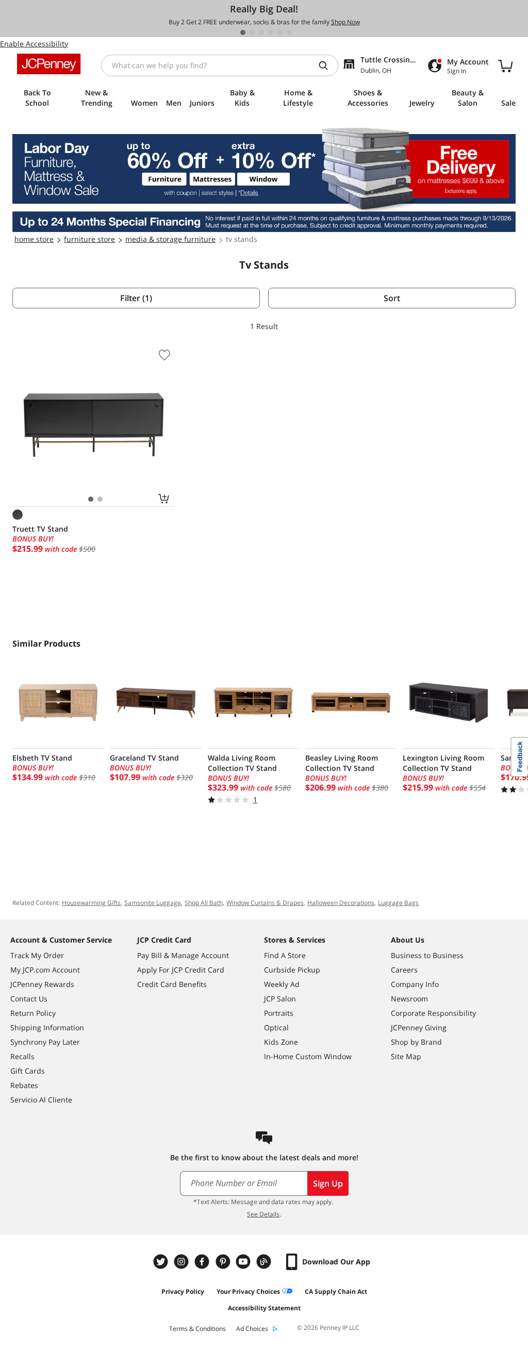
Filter (136, 298)
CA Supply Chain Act (336, 1291)
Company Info (415, 984)
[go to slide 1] (242, 32)
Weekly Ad (282, 984)
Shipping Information (47, 1027)
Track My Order (37, 955)
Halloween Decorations (340, 902)
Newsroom (409, 998)
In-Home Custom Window (308, 1056)
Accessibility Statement (264, 1308)
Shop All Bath (204, 902)
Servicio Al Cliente (41, 1100)
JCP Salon (280, 998)
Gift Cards (27, 1071)
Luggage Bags (398, 902)
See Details (263, 1214)
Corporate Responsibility (433, 1013)
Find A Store (285, 955)
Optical (276, 1027)
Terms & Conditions (197, 1328)
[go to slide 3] (261, 32)
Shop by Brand (416, 1042)
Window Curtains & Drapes (265, 902)
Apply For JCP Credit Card (180, 970)
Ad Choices (252, 1328)
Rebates (24, 1085)
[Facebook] (203, 1262)
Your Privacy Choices (248, 1291)
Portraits (278, 1013)
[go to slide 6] (289, 32)
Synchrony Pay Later (45, 1042)
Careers (404, 970)
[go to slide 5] (280, 32)
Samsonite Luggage (152, 902)
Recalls (22, 1056)
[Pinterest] (223, 1262)
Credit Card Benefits (172, 984)
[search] (327, 65)
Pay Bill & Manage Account (183, 955)
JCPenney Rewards (42, 984)
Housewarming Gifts (91, 902)
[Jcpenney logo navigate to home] (48, 64)
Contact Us (28, 998)
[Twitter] (162, 1262)
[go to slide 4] (270, 32)
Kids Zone (281, 1042)
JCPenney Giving (419, 1027)
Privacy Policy (182, 1291)
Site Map (406, 1056)
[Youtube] (244, 1262)
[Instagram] (182, 1262)
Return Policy (33, 1013)
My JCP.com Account (45, 970)
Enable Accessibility (34, 43)
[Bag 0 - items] (505, 65)
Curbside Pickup (292, 970)
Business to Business (427, 955)
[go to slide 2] (252, 32)
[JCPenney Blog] (265, 1262)
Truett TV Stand (40, 529)
